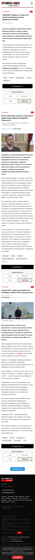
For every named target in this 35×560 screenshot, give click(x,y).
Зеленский (5, 256)
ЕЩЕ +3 (4, 261)
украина (4, 437)
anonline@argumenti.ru (8, 492)
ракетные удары (6, 440)
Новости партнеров (6, 508)
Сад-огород (16, 500)
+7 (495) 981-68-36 (7, 490)
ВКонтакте (24, 96)
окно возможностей (21, 258)
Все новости (16, 506)
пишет (16, 197)
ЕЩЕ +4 (25, 440)
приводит (20, 353)
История (22, 500)
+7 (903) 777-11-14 (16, 539)
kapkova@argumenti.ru (17, 541)
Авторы (22, 506)
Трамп (11, 77)
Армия (3, 502)
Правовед (4, 500)
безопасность (21, 437)
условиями (30, 552)
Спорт (3, 498)
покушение (6, 80)
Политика (7, 11)
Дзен (10, 96)
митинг (29, 77)
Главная (10, 506)
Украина (19, 256)
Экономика (11, 496)
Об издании (4, 506)
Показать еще (17, 469)
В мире (16, 496)
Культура (25, 498)
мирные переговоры (7, 258)
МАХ (10, 101)
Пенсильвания (20, 77)
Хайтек (7, 502)
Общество (22, 496)
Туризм (20, 498)
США (5, 77)
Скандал (12, 502)
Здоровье (8, 498)
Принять (17, 557)
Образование (29, 500)
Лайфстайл (15, 498)
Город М (9, 500)
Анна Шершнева (5, 297)
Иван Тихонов (17, 128)
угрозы (12, 437)
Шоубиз (27, 496)
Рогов (13, 256)
